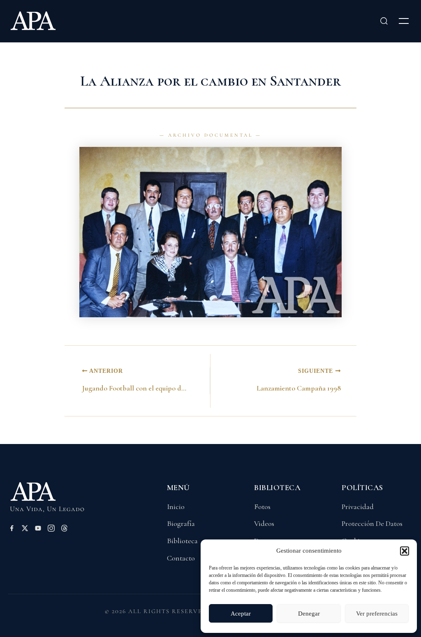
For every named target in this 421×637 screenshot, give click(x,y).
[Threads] (64, 529)
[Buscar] (384, 21)
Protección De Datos (372, 523)
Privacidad (358, 506)
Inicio (176, 506)
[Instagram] (51, 529)
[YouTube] (38, 529)
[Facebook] (11, 529)
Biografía (181, 523)
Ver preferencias (377, 613)
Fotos (262, 506)
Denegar (309, 613)
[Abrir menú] (404, 21)
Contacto (181, 558)
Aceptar (241, 613)
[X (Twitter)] (24, 529)
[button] (404, 551)
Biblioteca (182, 540)
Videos (264, 523)
